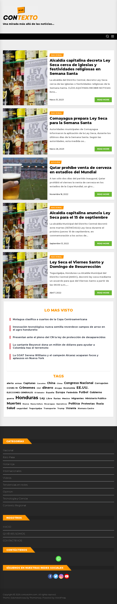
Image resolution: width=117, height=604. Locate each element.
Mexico (66, 398)
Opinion (8, 491)
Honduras (27, 397)
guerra (10, 398)
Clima (59, 383)
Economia (69, 388)
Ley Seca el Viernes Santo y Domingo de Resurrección (77, 264)
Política (74, 403)
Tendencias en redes (15, 484)
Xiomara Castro (86, 408)
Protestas (88, 403)
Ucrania (71, 408)
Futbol (83, 392)
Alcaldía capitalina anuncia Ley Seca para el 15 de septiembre (80, 215)
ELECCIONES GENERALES (20, 392)
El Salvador (39, 393)
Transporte (50, 408)
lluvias (57, 398)
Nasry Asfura (36, 404)
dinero (47, 388)
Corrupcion (101, 383)
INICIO (7, 526)
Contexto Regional (14, 505)
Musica (26, 404)
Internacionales (12, 471)
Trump (60, 408)
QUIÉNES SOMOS (14, 533)
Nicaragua (49, 404)
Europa (60, 392)
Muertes (14, 403)
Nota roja (8, 464)
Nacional (8, 450)
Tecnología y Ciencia (15, 498)
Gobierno (96, 392)
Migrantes (77, 398)
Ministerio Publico (95, 398)
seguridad (22, 408)
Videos (7, 477)
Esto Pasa (9, 457)
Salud (11, 408)
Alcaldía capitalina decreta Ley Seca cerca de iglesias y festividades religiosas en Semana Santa (80, 67)
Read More (103, 100)
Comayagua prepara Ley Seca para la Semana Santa (78, 120)
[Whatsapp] (58, 558)
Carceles (41, 383)
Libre (49, 398)
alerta (10, 383)
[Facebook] (50, 576)
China (51, 383)
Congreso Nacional (78, 383)
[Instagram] (61, 576)
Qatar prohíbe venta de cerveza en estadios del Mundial (80, 169)
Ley (42, 398)
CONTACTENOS (12, 540)
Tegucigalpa (35, 408)
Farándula (72, 392)
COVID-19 (12, 388)
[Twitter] (55, 576)
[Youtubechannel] (66, 576)
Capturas (29, 383)
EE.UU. (82, 388)
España (50, 392)
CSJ (39, 388)
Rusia (100, 403)
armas (18, 383)
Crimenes (27, 388)
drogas (58, 388)
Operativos (61, 404)
